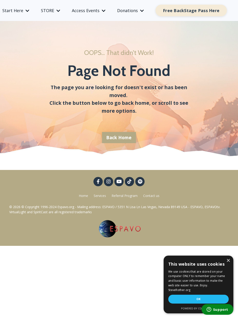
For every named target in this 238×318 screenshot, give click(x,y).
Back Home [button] (119, 138)
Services (100, 195)
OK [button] (198, 299)
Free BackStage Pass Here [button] (191, 10)
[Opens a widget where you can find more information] (217, 310)
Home (83, 195)
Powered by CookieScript (198, 308)
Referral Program (125, 195)
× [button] (228, 260)
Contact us (151, 195)
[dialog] (198, 284)
